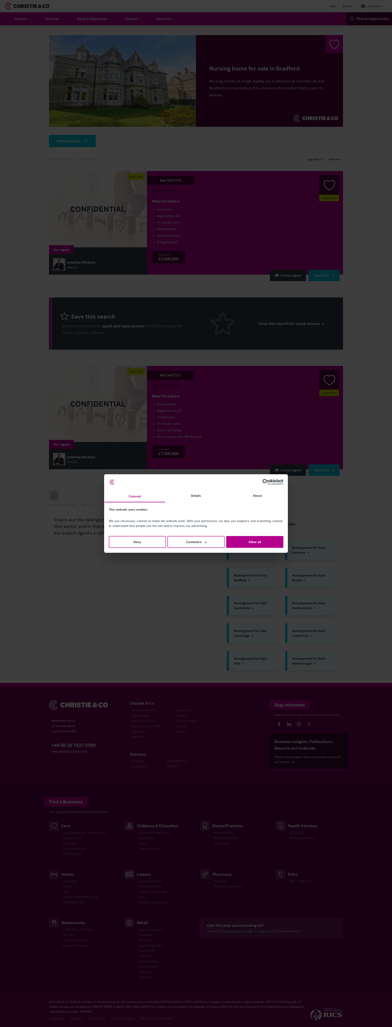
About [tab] (257, 495)
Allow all (254, 542)
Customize (194, 542)
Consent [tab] (135, 496)
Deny (137, 542)
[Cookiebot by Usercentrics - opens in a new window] (265, 482)
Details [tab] (196, 495)
